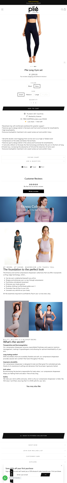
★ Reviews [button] (11, 476)
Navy (37, 86)
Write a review (33, 191)
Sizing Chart (33, 157)
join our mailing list (33, 450)
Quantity (33, 99)
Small (21, 94)
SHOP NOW (33, 445)
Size (33, 91)
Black (30, 86)
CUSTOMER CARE (33, 456)
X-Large (45, 94)
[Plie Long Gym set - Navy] (14, 420)
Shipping (30, 76)
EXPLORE (33, 462)
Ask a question (33, 161)
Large (37, 94)
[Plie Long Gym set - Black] (12, 420)
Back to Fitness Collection (35, 435)
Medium (29, 94)
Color (33, 83)
